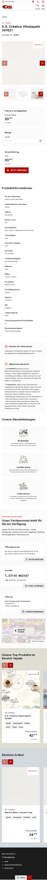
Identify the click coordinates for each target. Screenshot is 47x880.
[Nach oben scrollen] (29, 877)
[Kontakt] (43, 1)
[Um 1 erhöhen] (40, 140)
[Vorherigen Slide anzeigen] (4, 63)
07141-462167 (19, 575)
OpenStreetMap (39, 641)
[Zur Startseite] (7, 7)
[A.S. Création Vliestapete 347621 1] (23, 63)
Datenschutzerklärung (13, 865)
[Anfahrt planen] (33, 1)
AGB (6, 862)
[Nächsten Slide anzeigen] (42, 63)
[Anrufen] (38, 1)
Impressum (8, 868)
